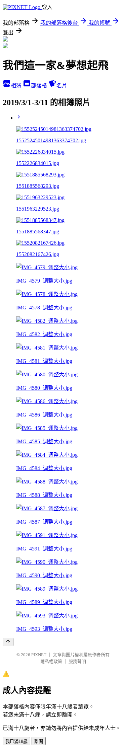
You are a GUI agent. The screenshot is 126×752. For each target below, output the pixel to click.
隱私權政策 (51, 661)
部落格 (39, 85)
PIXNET (38, 654)
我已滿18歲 (16, 741)
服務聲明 (77, 661)
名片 (61, 85)
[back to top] (8, 642)
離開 (38, 741)
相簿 (17, 85)
